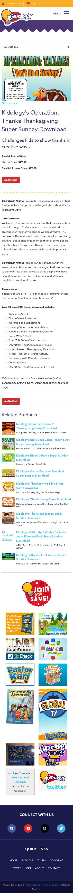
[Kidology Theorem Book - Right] (20, 624)
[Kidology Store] (53, 754)
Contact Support (34, 884)
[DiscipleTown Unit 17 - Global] (53, 714)
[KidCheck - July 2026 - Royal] (20, 649)
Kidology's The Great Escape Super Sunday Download (39, 516)
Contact (54, 868)
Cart (33, 3)
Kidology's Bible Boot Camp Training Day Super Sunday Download (43, 442)
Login (12, 3)
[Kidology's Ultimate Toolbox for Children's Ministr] (53, 675)
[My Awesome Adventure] (20, 707)
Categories (36, 47)
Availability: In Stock (14, 156)
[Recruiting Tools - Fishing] (53, 624)
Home (13, 860)
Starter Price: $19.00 (14, 162)
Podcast (27, 860)
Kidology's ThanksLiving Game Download (43, 499)
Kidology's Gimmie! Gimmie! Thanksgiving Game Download (36, 426)
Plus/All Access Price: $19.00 (19, 168)
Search (4, 3)
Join (20, 3)
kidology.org (51, 884)
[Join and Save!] (36, 606)
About (39, 868)
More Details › (10, 103)
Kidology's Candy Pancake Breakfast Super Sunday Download (40, 473)
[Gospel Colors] (53, 649)
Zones (41, 860)
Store (17, 868)
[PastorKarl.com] (20, 675)
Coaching (56, 860)
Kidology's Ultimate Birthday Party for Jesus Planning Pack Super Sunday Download (41, 536)
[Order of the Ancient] (20, 754)
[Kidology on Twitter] (53, 780)
